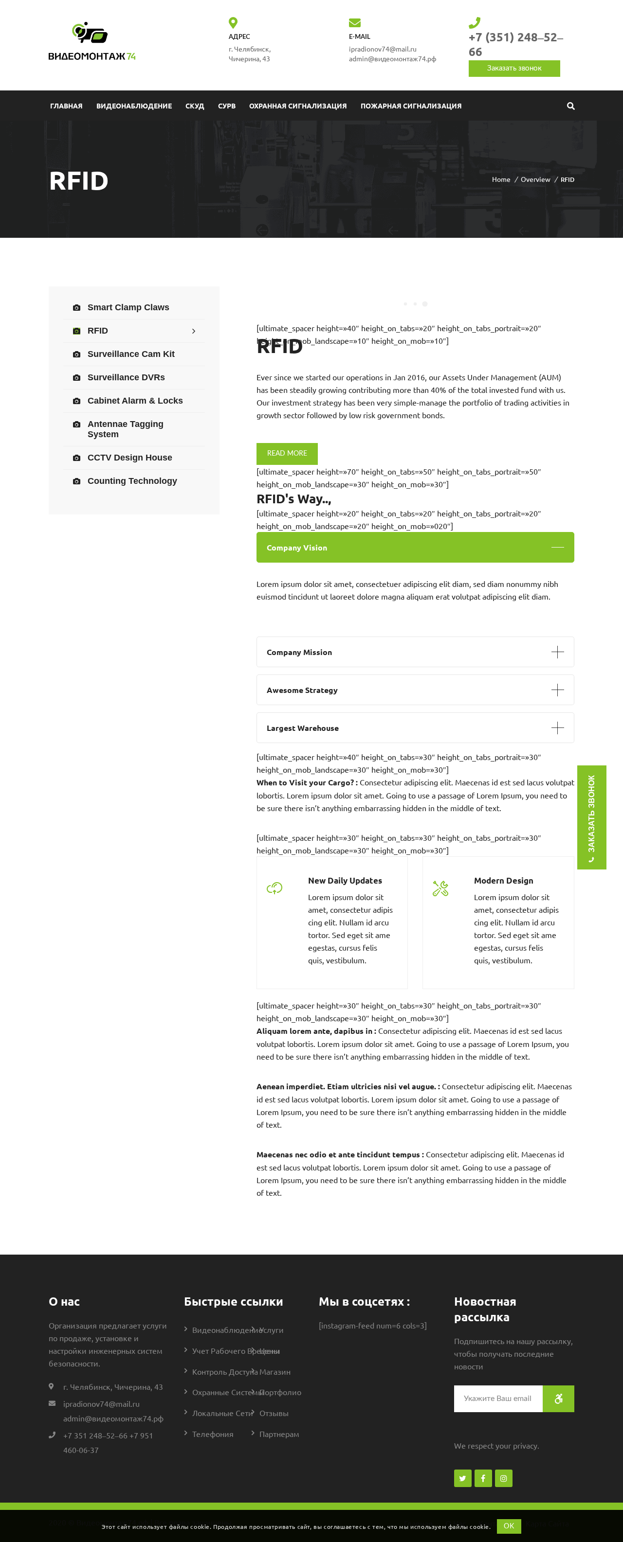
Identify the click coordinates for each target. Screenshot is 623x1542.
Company (297, 547)
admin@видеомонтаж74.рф (393, 58)
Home (501, 179)
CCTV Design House (130, 457)
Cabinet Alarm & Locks (135, 401)
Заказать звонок (514, 68)
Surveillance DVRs (126, 377)
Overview (535, 179)
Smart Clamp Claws (128, 307)
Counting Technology (132, 481)
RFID (98, 331)
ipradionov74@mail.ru (101, 1403)
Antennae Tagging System (126, 429)
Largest (303, 728)
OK (509, 1526)
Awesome (302, 690)
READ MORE (287, 453)
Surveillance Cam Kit (131, 354)
